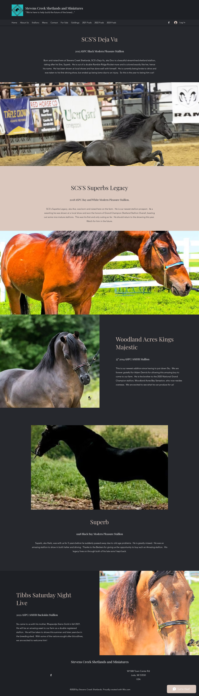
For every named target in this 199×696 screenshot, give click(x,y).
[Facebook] (168, 22)
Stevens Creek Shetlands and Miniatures (54, 8)
